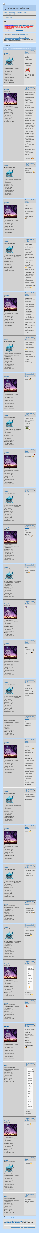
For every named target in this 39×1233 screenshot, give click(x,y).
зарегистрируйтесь (24, 34)
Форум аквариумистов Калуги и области (17, 38)
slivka (6, 719)
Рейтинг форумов (15, 1227)
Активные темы (8, 17)
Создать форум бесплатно (28, 1227)
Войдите (14, 34)
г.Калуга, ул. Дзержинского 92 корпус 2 (23, 25)
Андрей (6, 89)
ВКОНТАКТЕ (19, 30)
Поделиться (28, 50)
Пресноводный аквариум (12, 39)
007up (6, 53)
